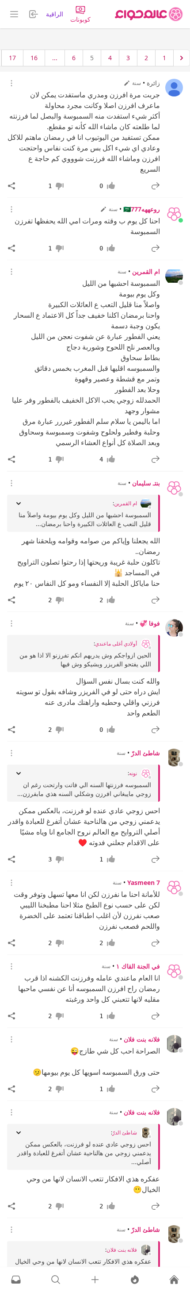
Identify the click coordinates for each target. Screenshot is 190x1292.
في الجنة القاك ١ (138, 966)
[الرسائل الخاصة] (16, 1279)
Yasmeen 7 (143, 882)
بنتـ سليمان (146, 483)
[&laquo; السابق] (181, 58)
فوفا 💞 (150, 623)
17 (12, 58)
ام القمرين (146, 271)
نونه (133, 773)
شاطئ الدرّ (145, 753)
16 (34, 58)
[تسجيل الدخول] (95, 1279)
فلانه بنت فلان (142, 1039)
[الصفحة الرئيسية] (149, 14)
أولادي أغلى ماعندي (116, 643)
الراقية (54, 14)
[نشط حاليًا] (134, 1279)
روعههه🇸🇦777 (141, 209)
